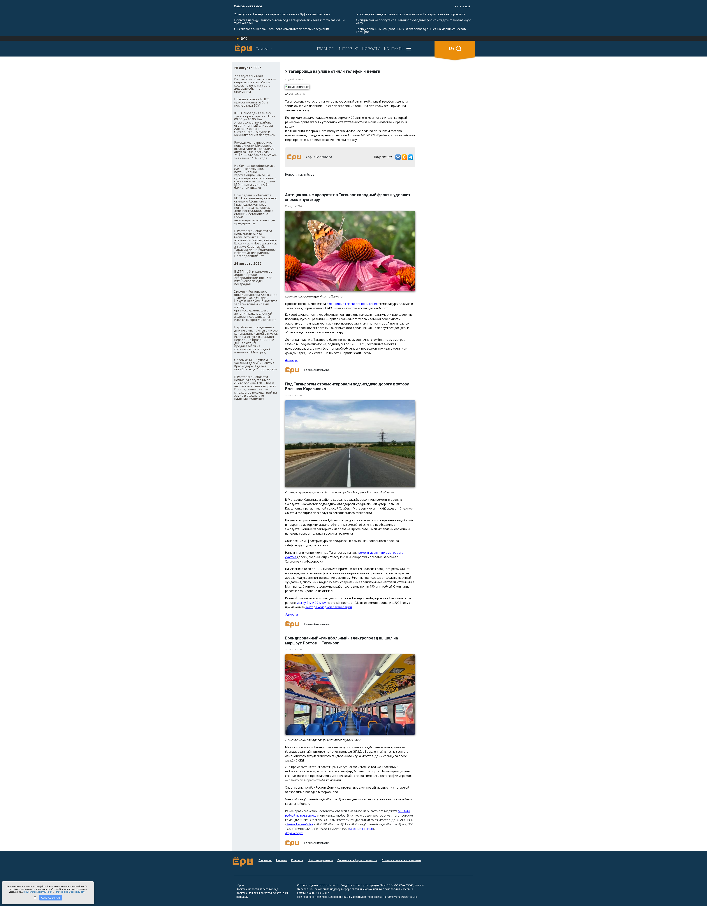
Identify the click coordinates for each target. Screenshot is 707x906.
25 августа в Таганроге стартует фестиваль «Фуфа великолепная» (282, 14)
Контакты (297, 860)
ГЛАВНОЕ (325, 48)
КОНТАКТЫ (394, 48)
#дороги (291, 614)
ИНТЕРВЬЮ (347, 48)
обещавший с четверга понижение (352, 304)
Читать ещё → (464, 6)
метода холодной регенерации (328, 607)
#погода (291, 360)
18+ (451, 48)
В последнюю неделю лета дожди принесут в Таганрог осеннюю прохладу (410, 14)
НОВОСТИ (371, 48)
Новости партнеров (320, 860)
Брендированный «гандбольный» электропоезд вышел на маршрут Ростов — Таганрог (412, 30)
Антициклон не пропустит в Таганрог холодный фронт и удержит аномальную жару (413, 21)
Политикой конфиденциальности (70, 892)
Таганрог (262, 48)
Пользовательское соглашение (401, 860)
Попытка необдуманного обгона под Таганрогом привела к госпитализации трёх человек (290, 21)
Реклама (281, 860)
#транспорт (294, 833)
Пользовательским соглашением (37, 892)
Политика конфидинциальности (357, 860)
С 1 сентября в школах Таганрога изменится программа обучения (281, 29)
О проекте (265, 860)
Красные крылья (361, 829)
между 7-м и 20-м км (311, 603)
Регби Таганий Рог (299, 824)
